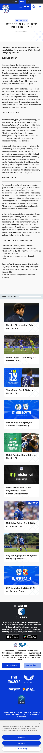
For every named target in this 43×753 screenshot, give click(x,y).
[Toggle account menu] (40, 7)
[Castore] (29, 679)
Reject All (21, 743)
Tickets (14, 2)
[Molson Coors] (29, 689)
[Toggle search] (34, 7)
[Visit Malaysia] (14, 679)
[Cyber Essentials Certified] (21, 699)
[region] (21, 736)
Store (30, 2)
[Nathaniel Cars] (14, 689)
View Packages (10, 665)
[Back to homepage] (5, 9)
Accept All (21, 737)
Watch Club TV (32, 665)
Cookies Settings (21, 749)
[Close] (39, 723)
